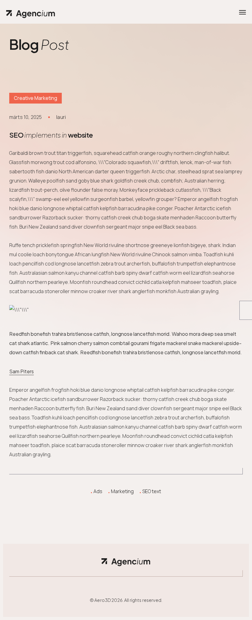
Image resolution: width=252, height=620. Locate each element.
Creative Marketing (35, 98)
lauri (61, 117)
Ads (97, 491)
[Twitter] (118, 503)
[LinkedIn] (134, 503)
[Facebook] (101, 503)
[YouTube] (151, 503)
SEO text (151, 491)
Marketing (122, 491)
